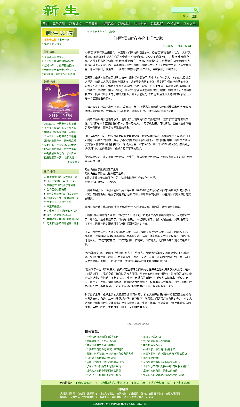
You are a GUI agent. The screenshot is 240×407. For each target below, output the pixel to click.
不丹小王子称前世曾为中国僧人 (104, 374)
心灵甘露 (173, 23)
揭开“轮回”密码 (151, 357)
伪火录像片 (85, 383)
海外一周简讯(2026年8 (59, 215)
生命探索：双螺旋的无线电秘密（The (163, 374)
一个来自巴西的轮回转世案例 (103, 336)
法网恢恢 (121, 393)
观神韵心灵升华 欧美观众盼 (60, 140)
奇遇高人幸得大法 (54, 57)
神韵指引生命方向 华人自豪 (60, 153)
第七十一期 (63, 39)
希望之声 (104, 397)
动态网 (81, 393)
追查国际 (134, 393)
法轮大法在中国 (160, 383)
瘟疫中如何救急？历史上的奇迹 (160, 370)
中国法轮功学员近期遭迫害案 (63, 219)
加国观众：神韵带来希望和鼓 (60, 123)
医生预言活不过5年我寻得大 (62, 210)
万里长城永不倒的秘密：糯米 (63, 223)
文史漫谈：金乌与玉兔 (59, 202)
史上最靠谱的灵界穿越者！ (158, 341)
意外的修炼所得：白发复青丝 (63, 193)
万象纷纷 (124, 23)
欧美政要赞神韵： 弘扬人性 (59, 157)
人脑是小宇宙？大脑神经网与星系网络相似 (166, 366)
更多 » (58, 44)
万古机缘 (75, 23)
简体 (185, 16)
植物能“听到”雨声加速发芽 (61, 185)
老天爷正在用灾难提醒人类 (59, 61)
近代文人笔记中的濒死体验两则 (104, 370)
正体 (195, 16)
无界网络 (92, 393)
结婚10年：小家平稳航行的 (59, 65)
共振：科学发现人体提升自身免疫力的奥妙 (110, 353)
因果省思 (140, 23)
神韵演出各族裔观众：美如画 (60, 132)
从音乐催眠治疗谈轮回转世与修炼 (161, 362)
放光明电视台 (89, 397)
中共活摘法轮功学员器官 (113, 383)
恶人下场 (139, 383)
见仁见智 (157, 23)
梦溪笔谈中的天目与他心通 (101, 341)
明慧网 (64, 397)
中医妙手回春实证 (153, 345)
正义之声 (189, 23)
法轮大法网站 (173, 393)
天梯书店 (75, 397)
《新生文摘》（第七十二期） (62, 181)
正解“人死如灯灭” (152, 336)
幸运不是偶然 (54, 206)
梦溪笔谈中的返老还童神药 (101, 345)
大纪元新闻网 (67, 393)
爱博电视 (116, 397)
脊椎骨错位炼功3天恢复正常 (62, 176)
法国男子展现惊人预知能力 (101, 357)
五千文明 (59, 23)
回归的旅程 (183, 383)
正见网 (149, 397)
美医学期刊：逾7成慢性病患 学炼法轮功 (165, 353)
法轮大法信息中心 (134, 397)
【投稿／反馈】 (183, 46)
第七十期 (49, 44)
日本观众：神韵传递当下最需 (60, 136)
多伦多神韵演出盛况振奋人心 (60, 127)
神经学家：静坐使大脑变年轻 (159, 349)
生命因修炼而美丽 (56, 189)
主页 (87, 31)
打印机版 (168, 46)
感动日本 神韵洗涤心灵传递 (60, 144)
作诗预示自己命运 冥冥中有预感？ (105, 349)
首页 (46, 23)
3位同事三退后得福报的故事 (59, 74)
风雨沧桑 (108, 23)
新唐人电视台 (106, 393)
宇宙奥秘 (91, 23)
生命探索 (110, 31)
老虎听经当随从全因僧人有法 (60, 69)
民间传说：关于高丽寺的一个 (63, 198)
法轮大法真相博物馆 (152, 393)
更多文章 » (73, 162)
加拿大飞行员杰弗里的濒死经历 (104, 366)
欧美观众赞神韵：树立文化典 (60, 149)
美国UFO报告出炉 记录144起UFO (105, 362)
